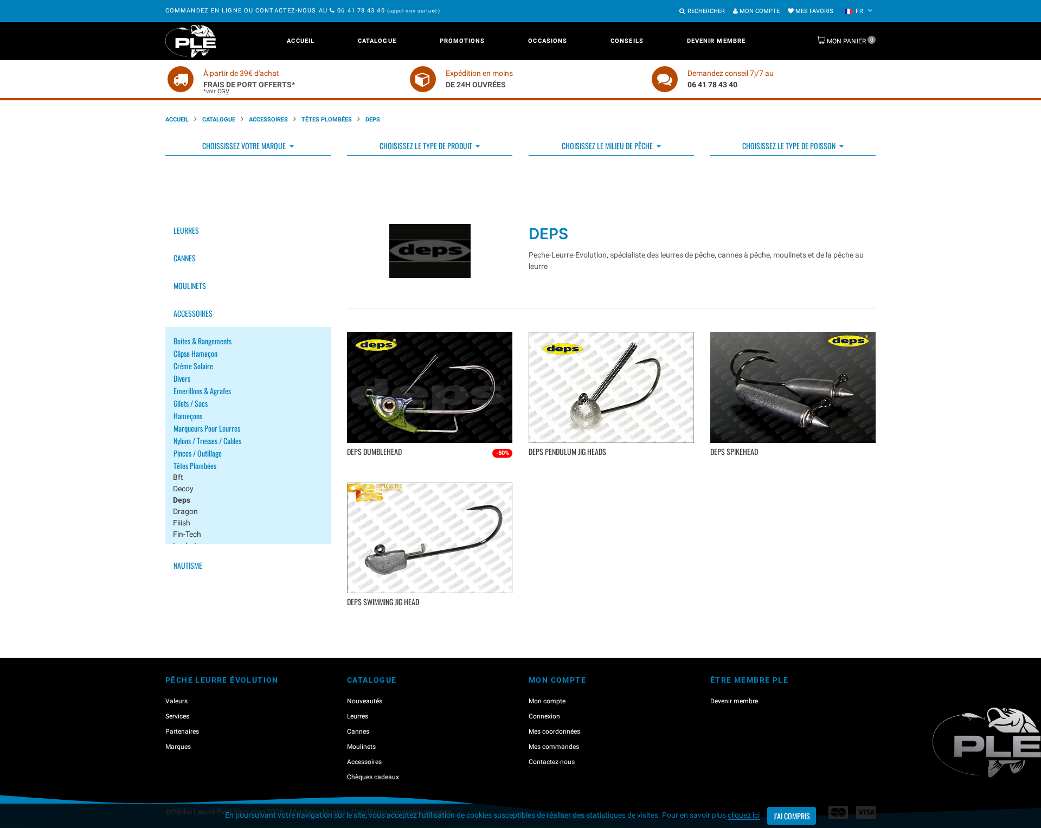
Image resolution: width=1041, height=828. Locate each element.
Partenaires (182, 731)
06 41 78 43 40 (361, 10)
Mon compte (759, 11)
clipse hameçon (195, 353)
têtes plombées (195, 465)
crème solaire (193, 365)
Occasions (547, 40)
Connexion (544, 716)
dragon (185, 511)
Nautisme (188, 565)
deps (181, 500)
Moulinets (190, 285)
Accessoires (268, 119)
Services (177, 716)
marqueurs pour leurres (207, 428)
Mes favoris (813, 11)
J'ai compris (792, 815)
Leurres (186, 230)
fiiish (181, 522)
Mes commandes (554, 746)
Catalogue (377, 40)
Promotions (462, 40)
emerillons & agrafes (202, 390)
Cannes (185, 258)
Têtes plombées (326, 119)
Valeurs (176, 701)
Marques (178, 746)
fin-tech (187, 534)
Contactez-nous (552, 762)
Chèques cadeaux (373, 777)
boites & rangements (203, 340)
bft (178, 477)
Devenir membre (716, 40)
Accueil (300, 40)
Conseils (627, 40)
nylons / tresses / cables (207, 440)
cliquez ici (744, 815)
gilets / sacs (191, 403)
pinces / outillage (198, 453)
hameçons (188, 415)
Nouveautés (364, 701)
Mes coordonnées (554, 731)
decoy (183, 488)
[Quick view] (431, 469)
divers (182, 378)
